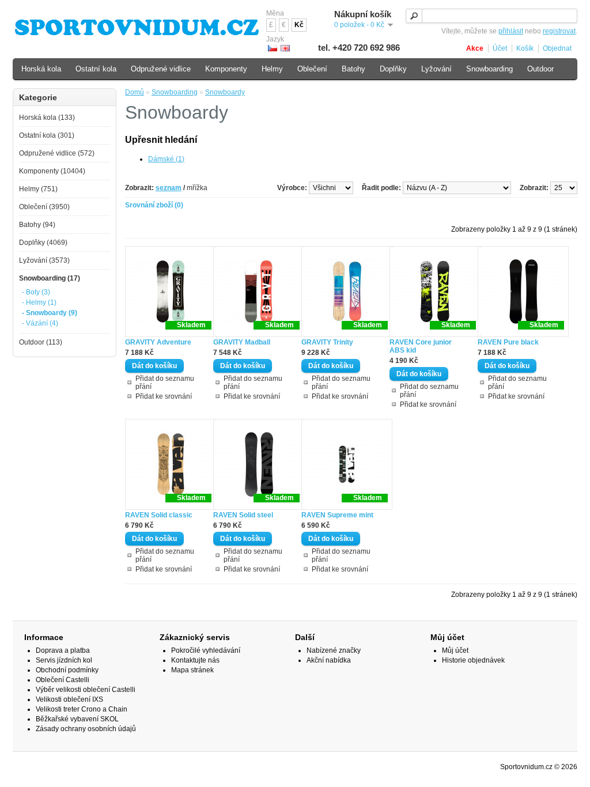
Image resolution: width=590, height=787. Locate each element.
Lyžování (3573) (44, 260)
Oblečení (312, 69)
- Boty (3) (36, 292)
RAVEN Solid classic (158, 515)
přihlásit (510, 31)
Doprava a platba (63, 650)
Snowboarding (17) (49, 278)
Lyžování (436, 69)
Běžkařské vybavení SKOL (77, 719)
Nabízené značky (334, 650)
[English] (285, 48)
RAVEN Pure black (508, 342)
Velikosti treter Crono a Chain (81, 709)
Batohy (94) (37, 225)
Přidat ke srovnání (163, 396)
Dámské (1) (166, 159)
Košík (525, 48)
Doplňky (393, 69)
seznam (168, 188)
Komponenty (226, 69)
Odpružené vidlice (161, 69)
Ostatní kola (95, 69)
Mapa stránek (192, 670)
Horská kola (41, 69)
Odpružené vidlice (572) (56, 153)
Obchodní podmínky (67, 670)
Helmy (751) (38, 189)
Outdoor (540, 69)
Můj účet (455, 650)
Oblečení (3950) (44, 207)
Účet (500, 48)
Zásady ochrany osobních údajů (86, 729)
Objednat (557, 48)
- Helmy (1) (39, 302)
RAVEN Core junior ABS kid (420, 346)
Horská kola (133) (47, 117)
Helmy (272, 69)
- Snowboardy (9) (49, 313)
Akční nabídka (329, 660)
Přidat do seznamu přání (164, 382)
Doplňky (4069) (43, 243)
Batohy (353, 69)
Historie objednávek (473, 660)
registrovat (559, 31)
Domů (134, 92)
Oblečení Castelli (62, 680)
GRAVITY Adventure (158, 342)
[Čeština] (272, 48)
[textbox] (491, 16)
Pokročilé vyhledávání (205, 650)
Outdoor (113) (40, 342)
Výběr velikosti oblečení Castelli (85, 690)
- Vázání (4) (40, 323)
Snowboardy (225, 92)
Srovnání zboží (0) (154, 205)
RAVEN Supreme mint (337, 515)
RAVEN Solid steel (243, 515)
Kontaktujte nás (195, 660)
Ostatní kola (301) (46, 135)
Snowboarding (175, 92)
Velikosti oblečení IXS (69, 699)
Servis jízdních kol (64, 660)
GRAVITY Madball (241, 342)
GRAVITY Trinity (327, 342)
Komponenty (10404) (52, 171)
